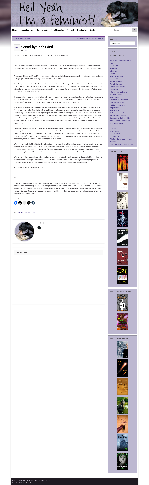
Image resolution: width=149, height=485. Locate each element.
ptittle (25, 50)
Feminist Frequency (117, 84)
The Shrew (114, 126)
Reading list (82, 30)
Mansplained (114, 97)
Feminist (113, 73)
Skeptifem (113, 128)
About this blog (27, 30)
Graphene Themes (27, 482)
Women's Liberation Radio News (122, 144)
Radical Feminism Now (118, 113)
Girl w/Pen (114, 89)
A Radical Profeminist (118, 115)
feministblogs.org (116, 76)
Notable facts (42, 30)
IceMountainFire (116, 94)
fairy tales (19, 212)
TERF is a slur (115, 134)
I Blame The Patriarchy (118, 92)
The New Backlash (117, 102)
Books (93, 30)
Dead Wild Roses (116, 66)
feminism (27, 212)
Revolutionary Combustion (120, 121)
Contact (70, 30)
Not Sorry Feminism (117, 105)
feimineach (114, 71)
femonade (113, 68)
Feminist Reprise (116, 81)
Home (14, 30)
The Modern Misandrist (119, 100)
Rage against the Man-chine (120, 118)
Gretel (33, 212)
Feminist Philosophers (118, 79)
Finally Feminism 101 (117, 87)
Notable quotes (57, 30)
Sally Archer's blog (117, 123)
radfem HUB (114, 110)
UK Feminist (114, 136)
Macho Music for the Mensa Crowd (89, 39)
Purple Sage (114, 107)
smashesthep (114, 131)
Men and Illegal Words (23, 39)
